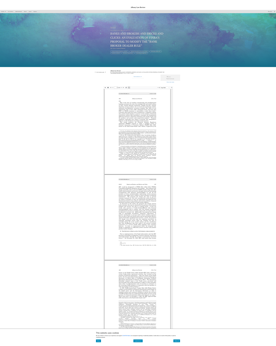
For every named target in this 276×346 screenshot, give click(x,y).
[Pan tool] (126, 87)
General (113, 27)
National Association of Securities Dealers (139, 51)
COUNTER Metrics (126, 335)
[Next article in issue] (105, 72)
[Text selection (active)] (129, 87)
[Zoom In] (159, 87)
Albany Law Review (115, 71)
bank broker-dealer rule (155, 51)
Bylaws (35, 11)
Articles (2, 11)
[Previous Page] (113, 87)
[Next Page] (121, 87)
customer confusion (116, 53)
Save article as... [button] (138, 76)
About (25, 11)
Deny (99, 341)
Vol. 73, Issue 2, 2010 (115, 30)
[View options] (105, 87)
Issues (30, 11)
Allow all (177, 341)
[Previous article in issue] (95, 72)
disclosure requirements (128, 53)
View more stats (170, 82)
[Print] (108, 87)
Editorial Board (18, 11)
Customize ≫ (139, 341)
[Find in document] (171, 87)
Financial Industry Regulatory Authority (119, 51)
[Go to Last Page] (123, 87)
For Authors (10, 11)
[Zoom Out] (158, 87)
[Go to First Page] (111, 87)
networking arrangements (141, 53)
